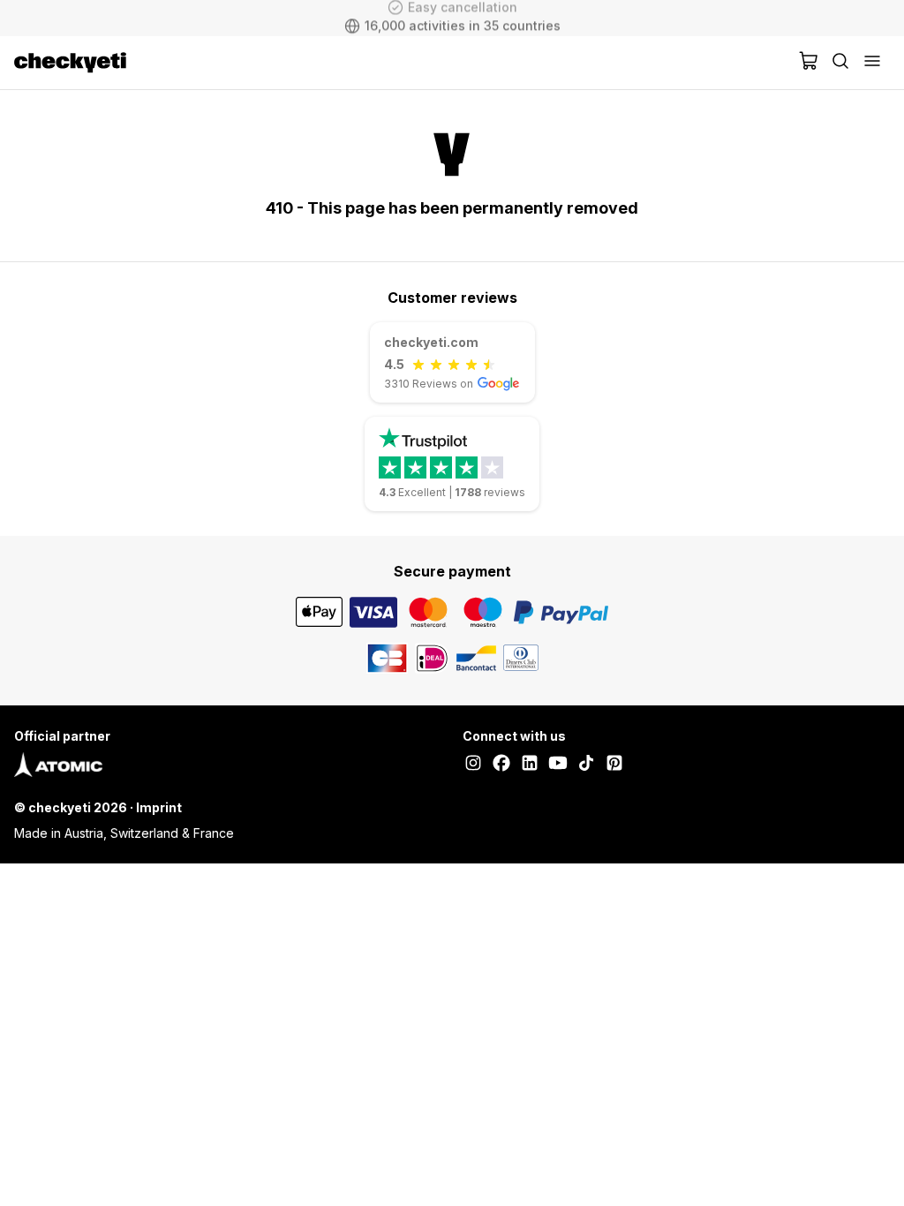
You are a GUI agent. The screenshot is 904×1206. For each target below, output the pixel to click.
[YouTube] (558, 764)
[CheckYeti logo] (402, 62)
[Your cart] (809, 62)
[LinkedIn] (529, 764)
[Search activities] (840, 62)
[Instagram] (473, 764)
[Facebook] (501, 764)
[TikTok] (586, 764)
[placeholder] (872, 62)
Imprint (159, 807)
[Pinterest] (614, 764)
